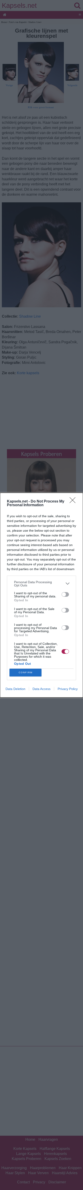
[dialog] (41, 595)
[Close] (74, 501)
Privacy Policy (68, 689)
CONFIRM (26, 672)
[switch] (65, 594)
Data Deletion (15, 689)
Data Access (41, 689)
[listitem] (41, 583)
